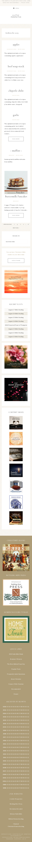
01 (7, 706)
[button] (16, 557)
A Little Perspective (16, 16)
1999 (4, 784)
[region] (16, 557)
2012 (4, 754)
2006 (4, 774)
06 (17, 706)
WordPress (17, 838)
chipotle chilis (16, 90)
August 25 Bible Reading (16, 317)
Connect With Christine (16, 684)
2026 (4, 706)
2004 (4, 781)
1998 (4, 788)
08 (21, 706)
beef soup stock (16, 66)
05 (15, 706)
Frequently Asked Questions (16, 674)
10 (25, 710)
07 (19, 706)
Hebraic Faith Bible (16, 814)
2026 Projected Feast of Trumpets (16, 325)
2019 (4, 730)
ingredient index (11, 49)
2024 (4, 713)
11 (26, 710)
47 (28, 224)
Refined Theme (18, 837)
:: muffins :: (16, 150)
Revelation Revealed (16, 809)
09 (23, 710)
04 (13, 706)
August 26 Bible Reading (16, 313)
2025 (4, 710)
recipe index (21, 49)
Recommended (16, 689)
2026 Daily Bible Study (16, 654)
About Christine (16, 679)
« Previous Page (7, 224)
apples (16, 44)
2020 (4, 727)
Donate (16, 694)
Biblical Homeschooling (16, 819)
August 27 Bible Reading (16, 310)
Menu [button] (17, 8)
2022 (4, 720)
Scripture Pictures (16, 659)
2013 (4, 751)
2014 (4, 747)
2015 (4, 744)
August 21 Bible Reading (16, 336)
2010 (4, 761)
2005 (4, 778)
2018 (4, 734)
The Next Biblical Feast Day (16, 664)
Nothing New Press (16, 804)
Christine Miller (18, 834)
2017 (4, 737)
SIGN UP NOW (16, 260)
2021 (4, 723)
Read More (16, 139)
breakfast (11, 155)
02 (9, 706)
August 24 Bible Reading (16, 321)
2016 (4, 740)
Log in (24, 838)
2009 (4, 764)
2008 (4, 767)
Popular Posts (16, 669)
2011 (4, 757)
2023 (4, 717)
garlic (16, 115)
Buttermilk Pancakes (16, 196)
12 (28, 710)
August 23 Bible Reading (16, 329)
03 (11, 706)
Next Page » (16, 227)
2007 (4, 771)
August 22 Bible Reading (16, 333)
